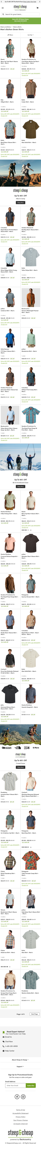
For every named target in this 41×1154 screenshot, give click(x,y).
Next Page (34, 1014)
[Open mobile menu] (3, 8)
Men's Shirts (17, 27)
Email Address (10, 1081)
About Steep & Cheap (19, 1060)
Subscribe (30, 1085)
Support (19, 1066)
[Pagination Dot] (20, 22)
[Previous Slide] (1, 1)
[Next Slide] (39, 1)
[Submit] (3, 14)
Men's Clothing (5, 27)
